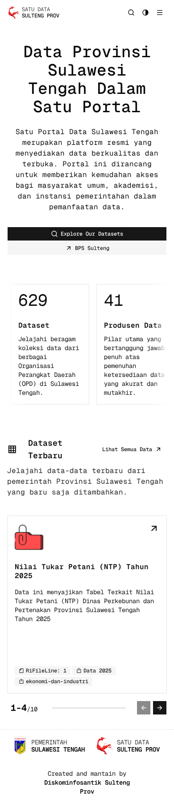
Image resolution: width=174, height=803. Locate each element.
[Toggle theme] (145, 12)
